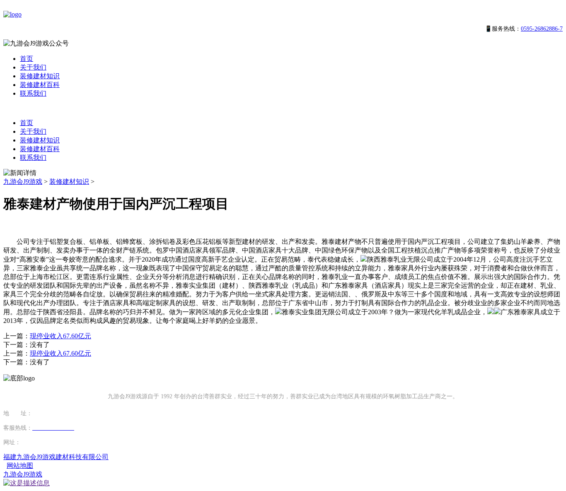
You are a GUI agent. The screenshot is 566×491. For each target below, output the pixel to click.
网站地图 (20, 465)
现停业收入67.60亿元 (60, 335)
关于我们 (33, 67)
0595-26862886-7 (542, 29)
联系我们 (33, 93)
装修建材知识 (40, 75)
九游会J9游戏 (22, 181)
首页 (26, 58)
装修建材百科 (40, 84)
